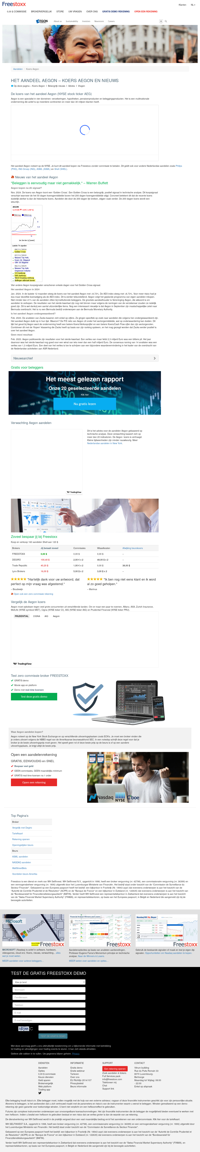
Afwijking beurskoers (132, 548)
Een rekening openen (115, 1068)
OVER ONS (92, 11)
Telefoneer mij (109, 1082)
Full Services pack (111, 1076)
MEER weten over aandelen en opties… (89, 960)
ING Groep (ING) (26, 168)
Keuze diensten (46, 1077)
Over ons (74, 1077)
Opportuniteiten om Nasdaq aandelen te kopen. (168, 952)
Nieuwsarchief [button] (23, 358)
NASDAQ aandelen (21, 862)
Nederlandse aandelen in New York (104, 443)
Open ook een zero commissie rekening (33, 593)
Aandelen (18, 68)
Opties (41, 1070)
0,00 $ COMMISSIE (16, 11)
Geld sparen (44, 1080)
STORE (60, 11)
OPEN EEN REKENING (146, 11)
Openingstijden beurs (22, 844)
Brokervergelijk (45, 1083)
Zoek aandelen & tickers (114, 1072)
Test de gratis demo (52, 1036)
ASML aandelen (20, 856)
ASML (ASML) (44, 168)
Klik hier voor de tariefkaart (166, 1119)
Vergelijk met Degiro (22, 827)
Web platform (45, 1086)
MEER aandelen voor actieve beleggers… (23, 960)
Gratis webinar (77, 1070)
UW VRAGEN (75, 11)
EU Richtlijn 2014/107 (81, 1080)
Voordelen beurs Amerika (24, 873)
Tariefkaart (17, 833)
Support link (108, 1088)
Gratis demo (76, 1067)
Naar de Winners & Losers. (91, 956)
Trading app (44, 1089)
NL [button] (192, 4)
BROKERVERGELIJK (41, 11)
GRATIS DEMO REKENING (116, 11)
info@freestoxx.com (112, 1079)
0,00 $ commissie (47, 1073)
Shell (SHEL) (60, 168)
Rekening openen (21, 839)
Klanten (182, 4)
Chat (104, 1085)
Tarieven (74, 1073)
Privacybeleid (76, 1083)
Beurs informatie (78, 1086)
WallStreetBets (19, 868)
